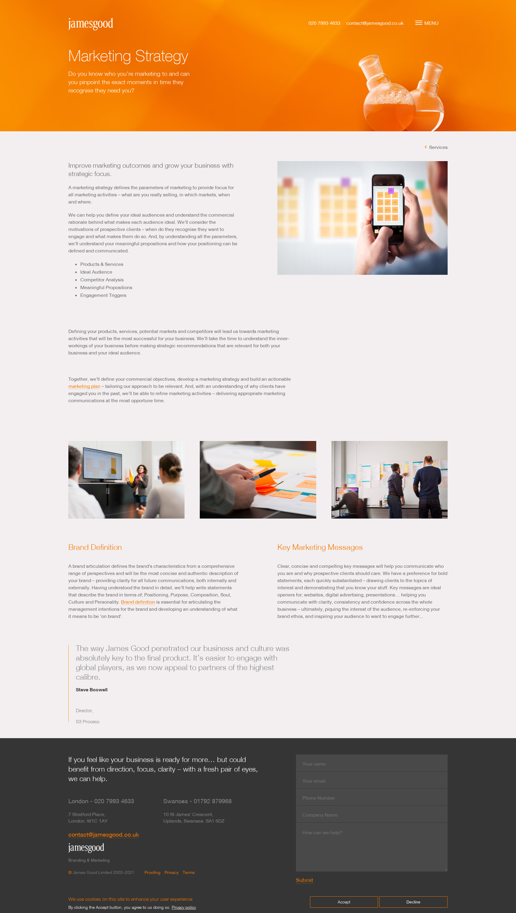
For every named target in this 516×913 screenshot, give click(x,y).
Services (438, 147)
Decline (413, 902)
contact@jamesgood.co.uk (374, 23)
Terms (189, 872)
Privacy (172, 872)
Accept (344, 901)
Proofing (152, 872)
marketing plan (84, 386)
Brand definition (138, 601)
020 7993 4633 (324, 23)
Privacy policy (184, 907)
